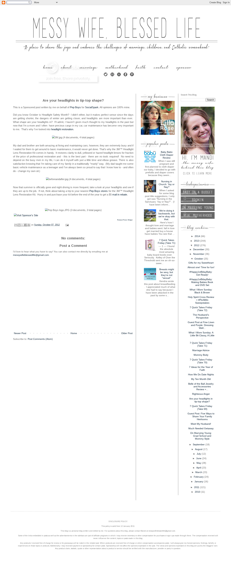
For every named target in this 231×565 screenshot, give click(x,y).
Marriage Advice (201, 350)
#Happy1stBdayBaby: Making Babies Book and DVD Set (201, 282)
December (199, 249)
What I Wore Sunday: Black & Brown (201, 291)
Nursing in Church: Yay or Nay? (167, 184)
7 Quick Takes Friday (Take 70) (201, 361)
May (199, 463)
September (199, 444)
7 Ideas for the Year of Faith (201, 368)
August (199, 449)
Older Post (127, 333)
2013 (197, 240)
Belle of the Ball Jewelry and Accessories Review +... (201, 386)
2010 (198, 491)
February (199, 476)
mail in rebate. (120, 194)
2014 (198, 236)
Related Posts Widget (125, 220)
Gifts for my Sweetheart (201, 262)
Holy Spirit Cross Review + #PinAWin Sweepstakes (201, 300)
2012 (197, 245)
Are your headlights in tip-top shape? (201, 400)
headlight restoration (62, 129)
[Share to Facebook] (25, 225)
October (199, 258)
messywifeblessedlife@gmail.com (31, 255)
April (199, 467)
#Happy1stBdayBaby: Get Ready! (200, 273)
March (199, 472)
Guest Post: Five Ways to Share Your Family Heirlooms (201, 416)
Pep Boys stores (98, 191)
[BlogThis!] (19, 225)
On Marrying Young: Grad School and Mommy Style (201, 436)
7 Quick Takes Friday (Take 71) (166, 241)
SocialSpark (91, 107)
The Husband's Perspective (201, 316)
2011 (197, 487)
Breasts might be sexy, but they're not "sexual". (166, 273)
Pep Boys (75, 107)
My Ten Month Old (201, 379)
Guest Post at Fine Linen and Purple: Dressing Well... (201, 325)
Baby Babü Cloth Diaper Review (166, 155)
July (199, 453)
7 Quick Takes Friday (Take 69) (201, 407)
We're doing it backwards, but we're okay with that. (166, 214)
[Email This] (16, 225)
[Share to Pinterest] (28, 225)
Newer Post (20, 333)
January (199, 481)
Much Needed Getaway (201, 428)
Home (74, 333)
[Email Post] (67, 225)
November (199, 254)
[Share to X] (22, 225)
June (199, 458)
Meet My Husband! (201, 423)
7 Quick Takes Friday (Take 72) (201, 309)
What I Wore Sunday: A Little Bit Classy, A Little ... (201, 335)
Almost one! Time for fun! (201, 267)
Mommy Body (201, 355)
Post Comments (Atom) (40, 339)
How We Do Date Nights (201, 374)
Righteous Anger (201, 394)
